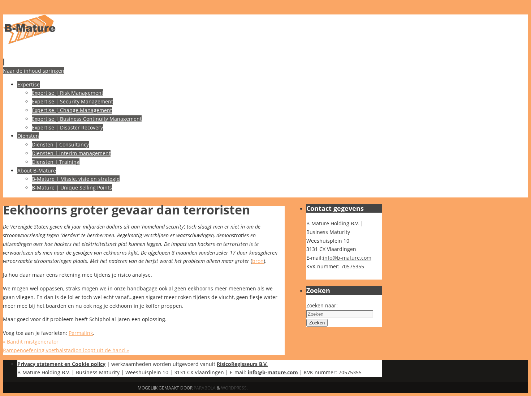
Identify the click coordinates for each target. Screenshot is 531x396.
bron (258, 260)
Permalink (81, 332)
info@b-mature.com (347, 257)
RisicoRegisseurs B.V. (242, 364)
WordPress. (234, 388)
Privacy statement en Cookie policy (61, 364)
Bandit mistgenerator (31, 341)
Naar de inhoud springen (33, 70)
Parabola (205, 388)
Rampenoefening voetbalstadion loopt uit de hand (66, 350)
